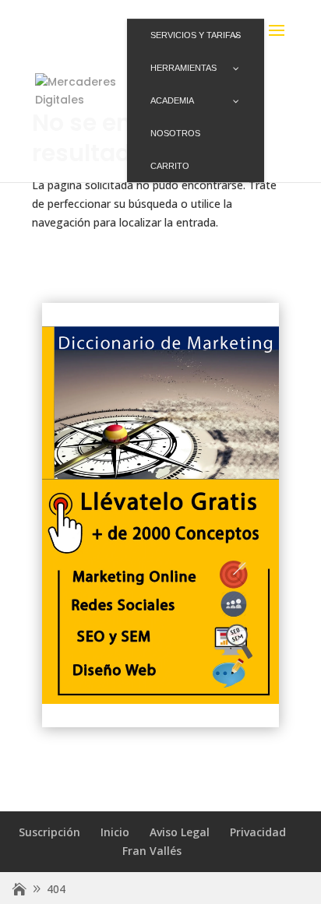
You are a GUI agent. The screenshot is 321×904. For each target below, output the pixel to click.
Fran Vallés (152, 850)
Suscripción (49, 832)
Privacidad (258, 832)
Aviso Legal (180, 832)
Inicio (115, 832)
